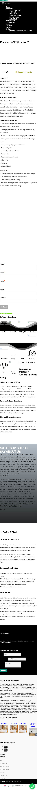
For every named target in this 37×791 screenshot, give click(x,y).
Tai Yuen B (14, 723)
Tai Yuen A (23, 723)
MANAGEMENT (5, 766)
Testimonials (10, 22)
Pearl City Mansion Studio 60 (32, 725)
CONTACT (3, 778)
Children (3, 298)
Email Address (4, 659)
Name (2, 264)
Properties (9, 8)
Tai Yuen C (4, 723)
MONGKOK (13, 14)
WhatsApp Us (4, 313)
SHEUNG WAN (14, 17)
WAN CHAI (13, 19)
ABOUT (2, 772)
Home (8, 7)
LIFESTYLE (3, 775)
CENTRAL (12, 12)
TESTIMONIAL (4, 769)
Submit (4, 307)
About (8, 24)
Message (2, 667)
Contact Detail (4, 0)
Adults (2, 290)
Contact (9, 27)
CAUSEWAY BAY (15, 10)
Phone (2, 281)
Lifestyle (9, 26)
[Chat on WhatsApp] (32, 786)
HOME (1, 760)
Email (2, 272)
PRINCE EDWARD (15, 15)
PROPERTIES (4, 763)
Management (10, 20)
